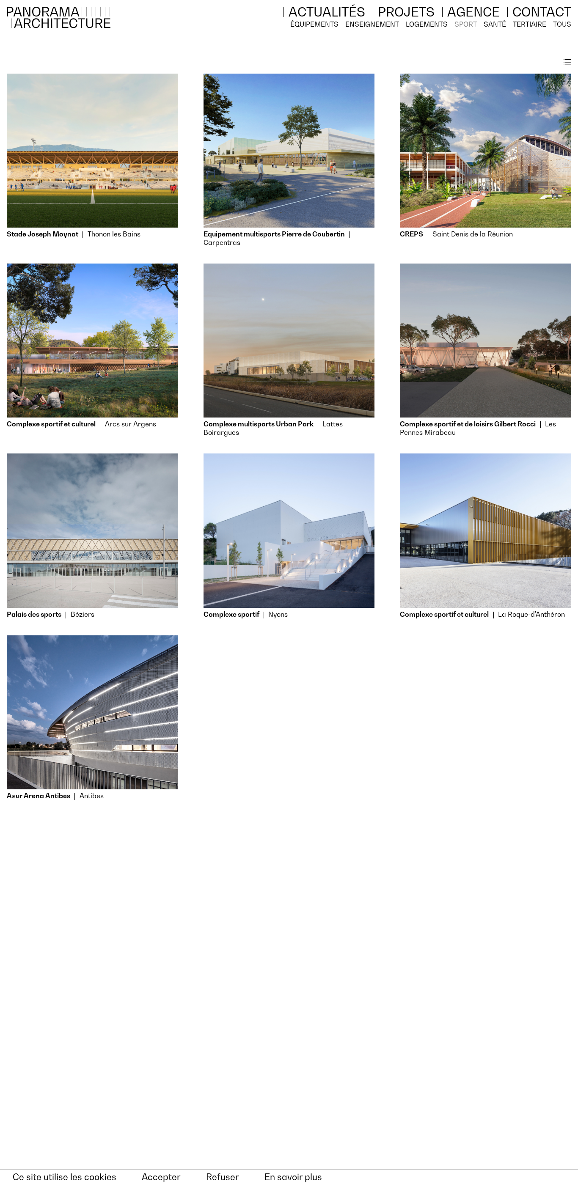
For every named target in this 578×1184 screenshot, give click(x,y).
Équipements (314, 24)
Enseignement (372, 24)
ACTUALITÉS (327, 11)
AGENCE (473, 11)
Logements (427, 24)
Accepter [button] (161, 1177)
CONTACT (541, 11)
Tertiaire (529, 24)
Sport (465, 24)
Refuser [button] (222, 1177)
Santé (495, 24)
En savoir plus (293, 1177)
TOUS (562, 24)
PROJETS (406, 11)
